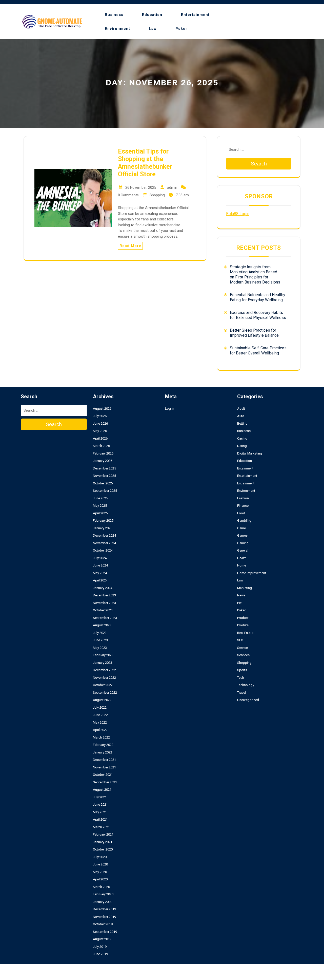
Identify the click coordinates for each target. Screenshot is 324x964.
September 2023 (105, 618)
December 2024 (104, 535)
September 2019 (105, 932)
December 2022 (104, 670)
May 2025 (100, 505)
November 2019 (104, 917)
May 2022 (100, 722)
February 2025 (103, 520)
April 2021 (100, 819)
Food (241, 513)
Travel (241, 692)
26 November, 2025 (140, 187)
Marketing (244, 588)
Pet (239, 603)
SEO (240, 640)
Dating (242, 446)
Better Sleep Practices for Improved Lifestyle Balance (254, 333)
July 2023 (100, 633)
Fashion (243, 498)
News (241, 595)
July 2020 (100, 857)
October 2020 (103, 849)
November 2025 (104, 476)
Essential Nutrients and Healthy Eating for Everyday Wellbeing (257, 297)
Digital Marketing (249, 453)
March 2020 (101, 887)
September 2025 (105, 491)
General (242, 550)
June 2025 (100, 498)
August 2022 (102, 700)
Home (241, 565)
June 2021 (100, 804)
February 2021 (103, 834)
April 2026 (100, 438)
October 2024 (103, 550)
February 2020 (103, 894)
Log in (169, 408)
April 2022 (100, 730)
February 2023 (103, 655)
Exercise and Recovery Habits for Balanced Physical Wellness (258, 315)
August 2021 (102, 789)
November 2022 (104, 677)
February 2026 (103, 453)
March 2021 (101, 827)
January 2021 (102, 842)
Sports (242, 670)
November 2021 (104, 767)
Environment (117, 28)
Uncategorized (248, 700)
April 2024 (100, 580)
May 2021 (100, 812)
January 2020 (102, 902)
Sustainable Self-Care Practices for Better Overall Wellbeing (258, 350)
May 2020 (100, 872)
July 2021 (100, 797)
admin (172, 187)
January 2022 (102, 752)
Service (242, 648)
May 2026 (100, 431)
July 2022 (100, 707)
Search (259, 163)
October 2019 (103, 924)
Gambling (244, 520)
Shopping (157, 195)
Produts (243, 625)
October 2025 (103, 483)
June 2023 (100, 640)
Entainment (245, 468)
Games (242, 535)
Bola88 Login (237, 213)
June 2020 (100, 864)
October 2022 (103, 685)
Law (153, 28)
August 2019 (102, 939)
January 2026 (102, 461)
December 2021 (104, 760)
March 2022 (101, 737)
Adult (241, 408)
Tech (240, 677)
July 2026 (100, 416)
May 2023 (100, 648)
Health (242, 558)
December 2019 (104, 909)
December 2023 (104, 595)
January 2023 (102, 663)
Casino (242, 438)
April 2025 (100, 513)
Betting (242, 423)
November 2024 (104, 543)
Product (243, 618)
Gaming (243, 543)
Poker (181, 28)
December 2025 (104, 468)
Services (243, 655)
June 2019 (100, 954)
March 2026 (101, 446)
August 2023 (102, 625)
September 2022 (105, 692)
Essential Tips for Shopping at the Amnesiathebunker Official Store (145, 163)
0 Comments (128, 195)
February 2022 (103, 745)
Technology (245, 685)
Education (152, 14)
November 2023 (104, 603)
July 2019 (100, 947)
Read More (130, 245)
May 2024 (100, 573)
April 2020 (100, 879)
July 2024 (100, 558)
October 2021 (103, 775)
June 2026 (100, 423)
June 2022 (100, 715)
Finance (243, 505)
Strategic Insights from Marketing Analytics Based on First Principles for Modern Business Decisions (255, 274)
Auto (240, 416)
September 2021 (105, 782)
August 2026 (102, 408)
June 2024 (100, 565)
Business (114, 14)
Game (241, 528)
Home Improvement (251, 573)
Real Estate (245, 633)
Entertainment (195, 14)
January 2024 (102, 588)
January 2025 (102, 528)
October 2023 (103, 610)
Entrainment (245, 483)
